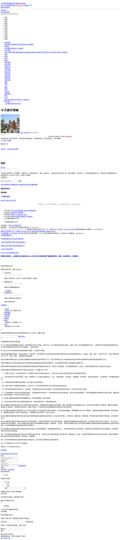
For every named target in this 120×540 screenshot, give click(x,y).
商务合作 (20, 214)
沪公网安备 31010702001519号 (11, 233)
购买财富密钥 (10, 5)
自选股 (6, 316)
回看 (12, 44)
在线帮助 (30, 44)
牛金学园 (7, 50)
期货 (6, 84)
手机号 (3, 461)
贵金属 (6, 92)
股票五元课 (41, 52)
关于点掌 (14, 210)
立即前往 (4, 450)
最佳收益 (7, 99)
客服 (6, 320)
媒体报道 (20, 210)
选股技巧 (7, 68)
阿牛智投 (7, 101)
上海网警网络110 (6, 235)
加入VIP (3, 5)
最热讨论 (20, 99)
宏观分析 (7, 76)
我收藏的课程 (33, 184)
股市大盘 (12, 225)
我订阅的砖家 (5, 184)
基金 (19, 103)
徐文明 (24, 132)
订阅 (65, 136)
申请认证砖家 (15, 216)
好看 (6, 56)
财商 (6, 60)
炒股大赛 (27, 99)
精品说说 (14, 48)
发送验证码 (22, 465)
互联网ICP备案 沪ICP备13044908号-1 (13, 229)
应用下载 (14, 212)
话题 (6, 54)
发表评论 (4, 177)
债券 (6, 82)
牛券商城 (64, 52)
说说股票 (7, 48)
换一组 (3, 538)
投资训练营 (27, 52)
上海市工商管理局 (7, 249)
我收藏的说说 (14, 184)
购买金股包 (19, 5)
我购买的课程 (24, 184)
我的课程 (7, 312)
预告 (15, 44)
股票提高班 (19, 52)
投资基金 (7, 80)
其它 (6, 95)
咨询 (6, 324)
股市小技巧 (49, 52)
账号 (2, 456)
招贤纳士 (23, 216)
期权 (6, 88)
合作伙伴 (27, 210)
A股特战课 (11, 52)
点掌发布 (30, 216)
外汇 (6, 86)
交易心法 (7, 66)
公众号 (6, 308)
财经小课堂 (57, 52)
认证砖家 (20, 48)
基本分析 (7, 72)
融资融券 (7, 94)
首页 (6, 52)
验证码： (4, 529)
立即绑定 (4, 305)
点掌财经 (7, 42)
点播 (19, 44)
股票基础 (7, 62)
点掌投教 (20, 212)
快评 (6, 58)
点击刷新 (8, 291)
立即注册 (11, 469)
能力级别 (7, 64)
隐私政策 (33, 210)
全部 (14, 200)
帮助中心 (14, 214)
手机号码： (4, 522)
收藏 (9, 140)
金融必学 (34, 52)
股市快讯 (24, 44)
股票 (12, 103)
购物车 (6, 318)
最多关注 (14, 99)
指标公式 (7, 78)
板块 (15, 103)
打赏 (4, 140)
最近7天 (3, 200)
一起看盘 (7, 103)
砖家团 (6, 46)
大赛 (6, 97)
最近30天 (9, 200)
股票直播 (7, 44)
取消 (23, 336)
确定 (19, 336)
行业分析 (7, 74)
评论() (3, 167)
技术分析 (7, 70)
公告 (25, 214)
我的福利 (7, 314)
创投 (6, 90)
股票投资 (18, 225)
